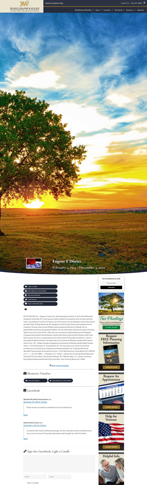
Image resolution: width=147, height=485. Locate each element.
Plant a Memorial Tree (35, 304)
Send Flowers (32, 299)
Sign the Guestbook (33, 295)
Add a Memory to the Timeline (37, 291)
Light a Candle (32, 286)
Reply (25, 415)
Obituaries (140, 10)
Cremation (107, 10)
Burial (97, 10)
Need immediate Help (54, 3)
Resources (129, 10)
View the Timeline (33, 380)
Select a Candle (33, 483)
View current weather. (60, 365)
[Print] (25, 309)
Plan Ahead (118, 10)
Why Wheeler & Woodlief (83, 10)
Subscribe (111, 287)
